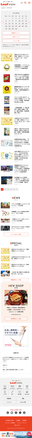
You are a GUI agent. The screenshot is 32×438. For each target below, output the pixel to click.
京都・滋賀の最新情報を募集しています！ (13, 369)
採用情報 (24, 420)
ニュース (9, 402)
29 (12, 29)
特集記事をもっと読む (16, 280)
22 (12, 26)
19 (26, 23)
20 (6, 26)
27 (6, 29)
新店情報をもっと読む (16, 318)
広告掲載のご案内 (10, 420)
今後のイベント (16, 37)
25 (22, 26)
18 (22, 23)
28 (9, 29)
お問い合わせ (17, 425)
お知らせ (5, 365)
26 (26, 26)
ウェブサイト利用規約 (10, 422)
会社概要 (18, 420)
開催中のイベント (16, 33)
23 (16, 26)
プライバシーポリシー (22, 422)
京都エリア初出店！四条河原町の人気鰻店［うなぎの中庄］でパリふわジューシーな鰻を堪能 (16, 310)
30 (16, 29)
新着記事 (9, 398)
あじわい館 (23, 402)
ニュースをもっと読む (16, 234)
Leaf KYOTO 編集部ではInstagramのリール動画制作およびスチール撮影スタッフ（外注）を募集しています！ (16, 359)
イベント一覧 (16, 41)
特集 (23, 398)
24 (19, 26)
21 (9, 26)
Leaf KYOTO (3, 8)
